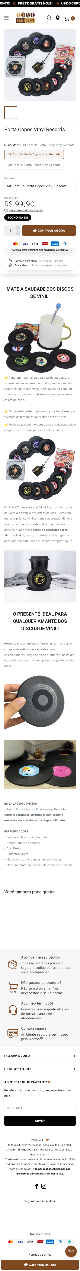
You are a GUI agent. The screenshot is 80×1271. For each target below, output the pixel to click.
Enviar (40, 1120)
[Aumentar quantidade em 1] (18, 228)
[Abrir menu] (6, 17)
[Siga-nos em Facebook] (36, 1186)
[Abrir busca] (49, 17)
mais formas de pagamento (26, 210)
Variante (10, 178)
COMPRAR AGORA (51, 230)
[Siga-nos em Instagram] (43, 1186)
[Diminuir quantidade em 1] (18, 233)
